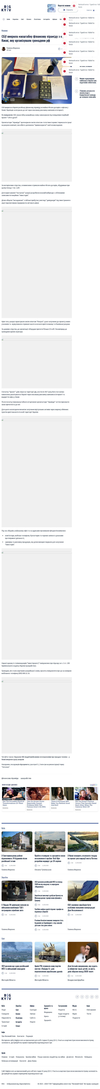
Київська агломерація (10, 1061)
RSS (3, 1084)
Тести (89, 1014)
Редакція (29, 1036)
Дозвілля (70, 1057)
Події (4, 1010)
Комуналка (20, 1057)
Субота (32, 1018)
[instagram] (92, 996)
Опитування (91, 1010)
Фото (74, 1010)
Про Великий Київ (8, 1036)
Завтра (32, 1014)
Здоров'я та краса (48, 1007)
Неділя (32, 1022)
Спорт (18, 1026)
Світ (22, 19)
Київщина (88, 1057)
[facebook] (82, 996)
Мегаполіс (79, 1057)
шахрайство (26, 778)
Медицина (48, 1012)
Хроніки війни (31, 1057)
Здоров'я (47, 1020)
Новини (5, 30)
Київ (8, 19)
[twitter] (87, 996)
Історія (4, 1026)
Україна (15, 19)
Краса (46, 1016)
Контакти (20, 1036)
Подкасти (76, 1018)
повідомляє (8, 115)
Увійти (89, 10)
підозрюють (24, 764)
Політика (37, 19)
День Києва (32, 1061)
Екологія (23, 1061)
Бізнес (29, 19)
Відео (74, 1014)
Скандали (5, 1014)
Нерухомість (6, 1018)
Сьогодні (33, 1010)
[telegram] (77, 996)
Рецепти (61, 1010)
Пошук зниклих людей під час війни (51, 1057)
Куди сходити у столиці (63, 1015)
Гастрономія (62, 1006)
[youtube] (96, 996)
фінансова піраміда (10, 778)
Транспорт (6, 1022)
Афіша (54, 19)
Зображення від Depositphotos (18, 1084)
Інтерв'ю (46, 19)
